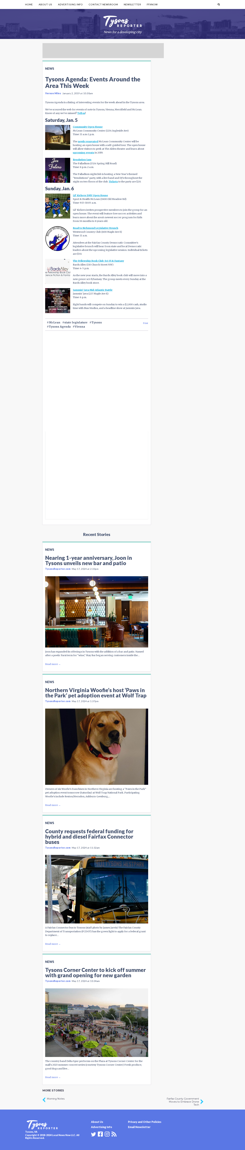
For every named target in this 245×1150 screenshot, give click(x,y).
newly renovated (88, 141)
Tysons (97, 322)
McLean (54, 322)
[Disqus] (96, 386)
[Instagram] (107, 1133)
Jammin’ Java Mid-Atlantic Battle (92, 289)
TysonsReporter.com (57, 568)
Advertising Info (70, 4)
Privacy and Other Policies (144, 1121)
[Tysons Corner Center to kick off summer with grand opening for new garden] (96, 1022)
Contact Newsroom (103, 4)
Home (29, 4)
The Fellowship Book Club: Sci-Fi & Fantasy (98, 260)
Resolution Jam (82, 159)
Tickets (113, 181)
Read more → (53, 664)
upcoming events (83, 152)
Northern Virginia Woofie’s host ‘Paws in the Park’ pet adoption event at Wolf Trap (95, 693)
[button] (218, 4)
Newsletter (132, 4)
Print (145, 323)
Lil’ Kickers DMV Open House (90, 195)
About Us (45, 4)
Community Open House (88, 126)
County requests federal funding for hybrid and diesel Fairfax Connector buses (89, 836)
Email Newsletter (139, 1127)
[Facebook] (100, 1133)
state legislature (76, 322)
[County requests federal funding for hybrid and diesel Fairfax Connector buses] (96, 889)
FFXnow (152, 4)
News (49, 68)
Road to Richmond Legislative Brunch (95, 228)
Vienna (80, 326)
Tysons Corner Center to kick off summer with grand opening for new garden (95, 972)
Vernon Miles (53, 93)
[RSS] (114, 1133)
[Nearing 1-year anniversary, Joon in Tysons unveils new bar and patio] (96, 611)
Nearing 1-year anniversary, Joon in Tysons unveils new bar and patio (88, 560)
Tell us (81, 113)
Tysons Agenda (60, 326)
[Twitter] (93, 1134)
